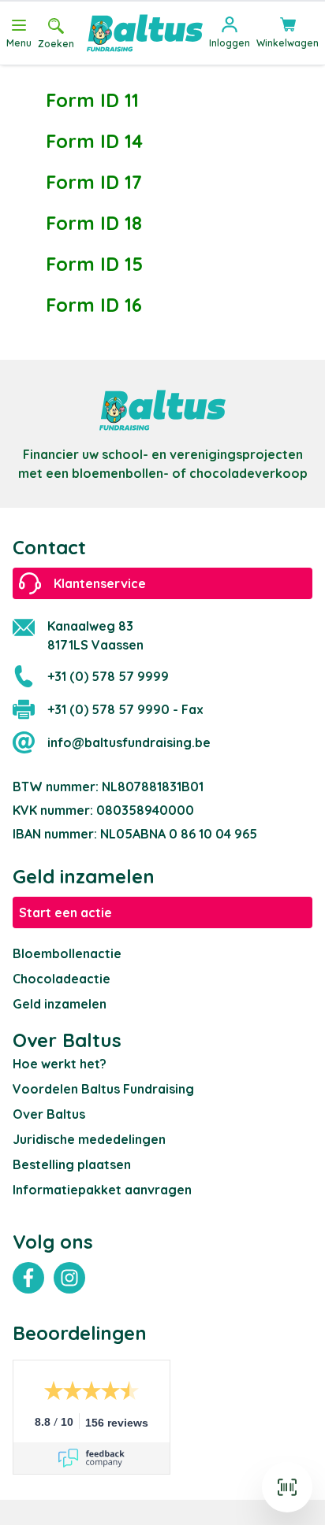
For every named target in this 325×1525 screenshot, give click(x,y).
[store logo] (145, 33)
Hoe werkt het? (59, 1064)
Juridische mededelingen (89, 1139)
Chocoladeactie (61, 978)
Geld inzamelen (59, 1004)
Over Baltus (49, 1114)
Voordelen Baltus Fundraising (103, 1089)
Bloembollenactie (67, 953)
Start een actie (65, 912)
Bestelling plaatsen (72, 1164)
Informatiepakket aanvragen (102, 1189)
